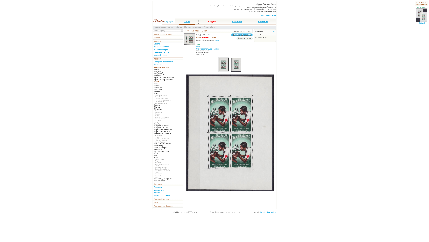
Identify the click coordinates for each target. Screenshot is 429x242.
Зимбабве (158, 87)
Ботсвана (157, 76)
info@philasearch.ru (268, 212)
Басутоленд (158, 72)
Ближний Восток (161, 199)
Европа (157, 41)
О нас (212, 212)
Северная (158, 187)
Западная (158, 65)
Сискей (157, 172)
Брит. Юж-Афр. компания (163, 80)
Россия (157, 38)
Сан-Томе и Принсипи (162, 144)
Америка (158, 184)
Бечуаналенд (159, 74)
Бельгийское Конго (161, 95)
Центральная (159, 190)
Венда (157, 161)
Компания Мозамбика (162, 117)
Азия (156, 203)
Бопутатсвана (159, 159)
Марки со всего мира (163, 34)
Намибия (157, 124)
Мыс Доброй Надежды (162, 164)
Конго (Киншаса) (160, 97)
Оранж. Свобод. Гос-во (162, 169)
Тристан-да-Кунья (161, 148)
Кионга (157, 116)
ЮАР (156, 157)
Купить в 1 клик (244, 38)
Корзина (259, 31)
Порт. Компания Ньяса (162, 132)
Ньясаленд (158, 135)
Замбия (157, 85)
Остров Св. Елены (161, 128)
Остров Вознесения (161, 126)
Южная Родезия (160, 142)
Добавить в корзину (242, 35)
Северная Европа (161, 52)
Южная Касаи (159, 181)
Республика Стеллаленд (162, 170)
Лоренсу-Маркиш (160, 119)
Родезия (157, 137)
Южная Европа (160, 55)
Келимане (158, 114)
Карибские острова (162, 196)
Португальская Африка (163, 130)
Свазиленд (158, 146)
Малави (157, 107)
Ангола (157, 70)
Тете (156, 122)
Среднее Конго (160, 102)
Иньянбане (158, 112)
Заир (156, 83)
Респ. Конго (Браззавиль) (163, 100)
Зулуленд (158, 89)
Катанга (157, 91)
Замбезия (158, 111)
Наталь (157, 166)
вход (274, 15)
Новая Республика (161, 167)
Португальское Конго (161, 98)
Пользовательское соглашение (228, 212)
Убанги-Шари (159, 150)
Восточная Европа (161, 50)
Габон (156, 81)
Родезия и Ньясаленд (162, 134)
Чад (155, 156)
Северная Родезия (161, 140)
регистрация (266, 15)
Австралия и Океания (163, 206)
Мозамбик (158, 109)
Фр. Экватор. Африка (162, 151)
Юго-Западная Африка (163, 179)
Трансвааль (158, 174)
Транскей (158, 175)
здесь (217, 40)
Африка (157, 59)
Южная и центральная (163, 67)
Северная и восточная (163, 62)
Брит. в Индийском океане (164, 78)
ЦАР (156, 153)
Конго (156, 93)
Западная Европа (161, 47)
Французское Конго (161, 103)
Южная (157, 193)
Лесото (157, 105)
